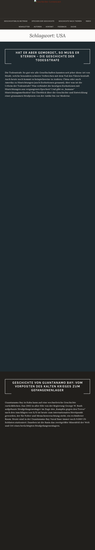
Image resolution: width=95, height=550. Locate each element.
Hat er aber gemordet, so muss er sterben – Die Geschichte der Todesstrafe (47, 56)
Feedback (62, 27)
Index (88, 21)
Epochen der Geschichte (43, 21)
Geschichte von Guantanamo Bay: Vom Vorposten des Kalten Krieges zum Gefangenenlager (47, 386)
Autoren (38, 27)
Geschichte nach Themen (70, 21)
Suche (73, 27)
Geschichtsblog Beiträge (16, 21)
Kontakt (50, 27)
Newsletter (24, 27)
